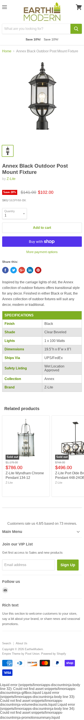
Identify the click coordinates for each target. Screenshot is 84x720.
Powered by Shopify (53, 653)
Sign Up (68, 565)
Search (6, 643)
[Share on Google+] (22, 270)
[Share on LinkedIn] (30, 270)
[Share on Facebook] (5, 270)
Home (6, 51)
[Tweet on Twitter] (13, 270)
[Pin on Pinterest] (38, 270)
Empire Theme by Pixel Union (20, 653)
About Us (21, 643)
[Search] (76, 29)
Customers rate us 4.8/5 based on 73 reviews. (42, 523)
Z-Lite (11, 179)
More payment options (42, 252)
